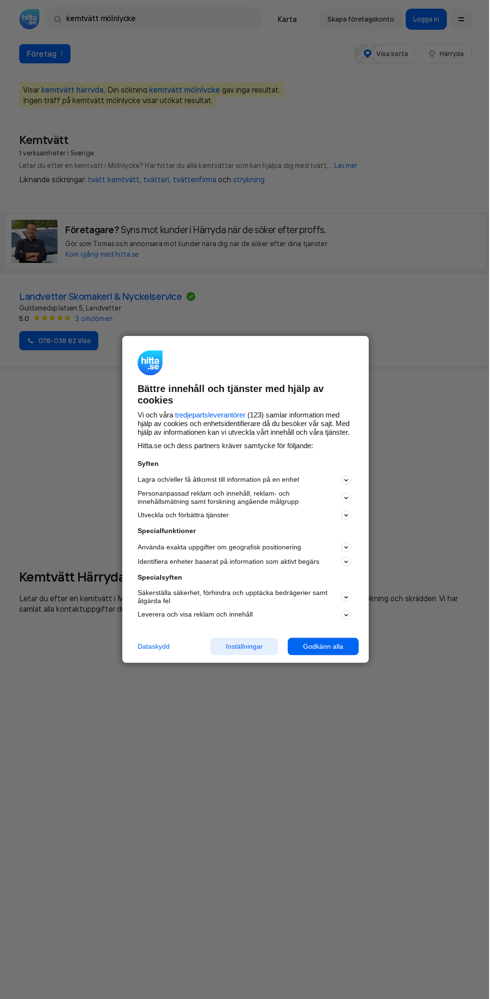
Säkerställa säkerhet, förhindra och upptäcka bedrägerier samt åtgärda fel (232, 597)
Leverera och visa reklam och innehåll (195, 614)
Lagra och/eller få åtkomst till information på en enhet (218, 480)
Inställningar (244, 646)
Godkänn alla (323, 646)
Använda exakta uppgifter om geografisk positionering (219, 547)
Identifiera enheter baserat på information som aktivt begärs (228, 561)
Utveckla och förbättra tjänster (183, 515)
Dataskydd (154, 646)
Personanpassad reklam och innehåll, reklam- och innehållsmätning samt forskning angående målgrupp (218, 497)
